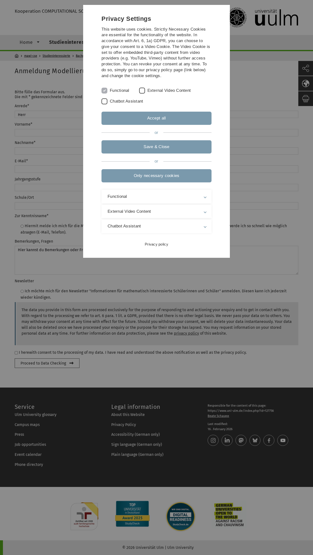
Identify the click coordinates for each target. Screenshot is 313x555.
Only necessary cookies (156, 175)
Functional (119, 90)
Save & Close (156, 146)
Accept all (156, 118)
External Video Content (169, 90)
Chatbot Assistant (126, 101)
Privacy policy (156, 244)
